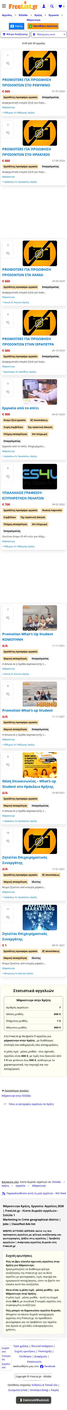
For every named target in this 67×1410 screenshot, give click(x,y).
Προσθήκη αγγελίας (45, 26)
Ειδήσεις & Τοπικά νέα (44, 1385)
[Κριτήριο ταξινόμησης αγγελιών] (49, 34)
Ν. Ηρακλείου (22, 181)
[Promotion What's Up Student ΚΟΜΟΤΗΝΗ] (40, 618)
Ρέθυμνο (8, 112)
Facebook (49, 1366)
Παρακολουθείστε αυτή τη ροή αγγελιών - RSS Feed (36, 1193)
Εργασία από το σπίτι (20, 408)
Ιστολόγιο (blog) (39, 1390)
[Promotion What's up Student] (40, 694)
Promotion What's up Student (27, 710)
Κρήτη (38, 15)
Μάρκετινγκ (33, 20)
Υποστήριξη (45, 1351)
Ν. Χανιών (16, 302)
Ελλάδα (23, 15)
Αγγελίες (7, 15)
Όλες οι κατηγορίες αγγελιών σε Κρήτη (29, 1104)
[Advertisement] (33, 213)
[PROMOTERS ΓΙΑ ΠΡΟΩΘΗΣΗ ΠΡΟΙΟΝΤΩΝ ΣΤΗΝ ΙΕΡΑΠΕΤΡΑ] (40, 322)
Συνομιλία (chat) (17, 1390)
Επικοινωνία (34, 1361)
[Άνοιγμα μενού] (4, 6)
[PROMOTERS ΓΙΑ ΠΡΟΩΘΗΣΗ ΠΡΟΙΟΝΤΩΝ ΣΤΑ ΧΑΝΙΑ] (40, 253)
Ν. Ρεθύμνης (20, 112)
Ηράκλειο (9, 181)
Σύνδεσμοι (25, 1356)
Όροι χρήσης (21, 1346)
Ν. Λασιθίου (22, 371)
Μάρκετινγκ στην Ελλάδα (16, 1095)
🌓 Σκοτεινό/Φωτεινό (33, 1400)
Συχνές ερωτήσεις (25, 1351)
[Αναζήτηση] (52, 6)
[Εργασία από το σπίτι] (40, 392)
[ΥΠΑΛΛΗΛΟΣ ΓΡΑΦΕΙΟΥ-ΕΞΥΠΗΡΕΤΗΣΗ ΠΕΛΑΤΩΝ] (40, 476)
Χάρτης (18, 26)
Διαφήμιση (40, 1356)
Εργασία (54, 15)
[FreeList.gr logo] (23, 6)
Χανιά (7, 302)
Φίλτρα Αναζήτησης (17, 34)
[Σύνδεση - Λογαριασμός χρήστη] (44, 5)
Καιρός (55, 1390)
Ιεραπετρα (9, 371)
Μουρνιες (9, 973)
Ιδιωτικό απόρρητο (42, 1346)
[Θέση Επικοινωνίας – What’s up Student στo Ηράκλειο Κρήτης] (40, 765)
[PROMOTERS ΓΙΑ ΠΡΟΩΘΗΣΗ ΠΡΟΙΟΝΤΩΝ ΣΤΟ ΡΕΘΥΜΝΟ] (40, 63)
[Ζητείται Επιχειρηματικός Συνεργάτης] (40, 841)
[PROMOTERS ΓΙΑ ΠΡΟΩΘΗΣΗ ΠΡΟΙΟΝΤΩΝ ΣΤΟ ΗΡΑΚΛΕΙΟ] (40, 133)
